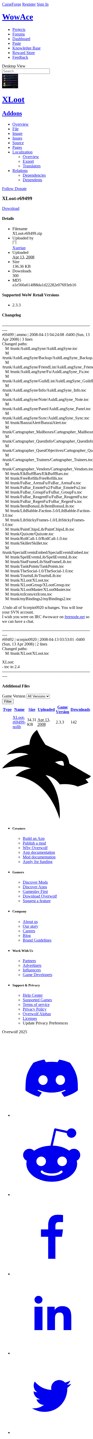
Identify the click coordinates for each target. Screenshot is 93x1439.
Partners (29, 961)
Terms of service (36, 1004)
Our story (30, 926)
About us (30, 921)
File (15, 129)
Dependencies (34, 175)
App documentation (39, 852)
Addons (12, 113)
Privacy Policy (35, 1009)
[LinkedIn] (51, 1353)
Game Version (62, 709)
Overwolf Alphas (37, 1014)
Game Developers (37, 974)
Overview (20, 124)
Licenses (30, 1018)
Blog (27, 935)
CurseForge (11, 4)
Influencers (32, 970)
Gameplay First (35, 891)
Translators (32, 166)
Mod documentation (39, 857)
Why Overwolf (35, 848)
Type (7, 709)
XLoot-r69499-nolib (19, 722)
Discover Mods (35, 882)
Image (17, 133)
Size (31, 709)
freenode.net (75, 617)
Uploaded (46, 709)
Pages (17, 147)
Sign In (43, 4)
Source (18, 143)
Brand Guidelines (37, 940)
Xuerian (19, 248)
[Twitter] (51, 1432)
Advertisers (32, 965)
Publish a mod (34, 843)
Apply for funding (37, 861)
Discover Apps (35, 887)
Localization (22, 152)
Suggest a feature (37, 901)
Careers (29, 931)
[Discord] (51, 1115)
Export (28, 161)
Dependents (32, 180)
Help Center (33, 995)
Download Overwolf (40, 896)
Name (19, 709)
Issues (17, 138)
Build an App (34, 838)
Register (29, 4)
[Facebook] (51, 1274)
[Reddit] (51, 1194)
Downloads (80, 709)
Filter (8, 701)
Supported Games (37, 1000)
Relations (20, 170)
